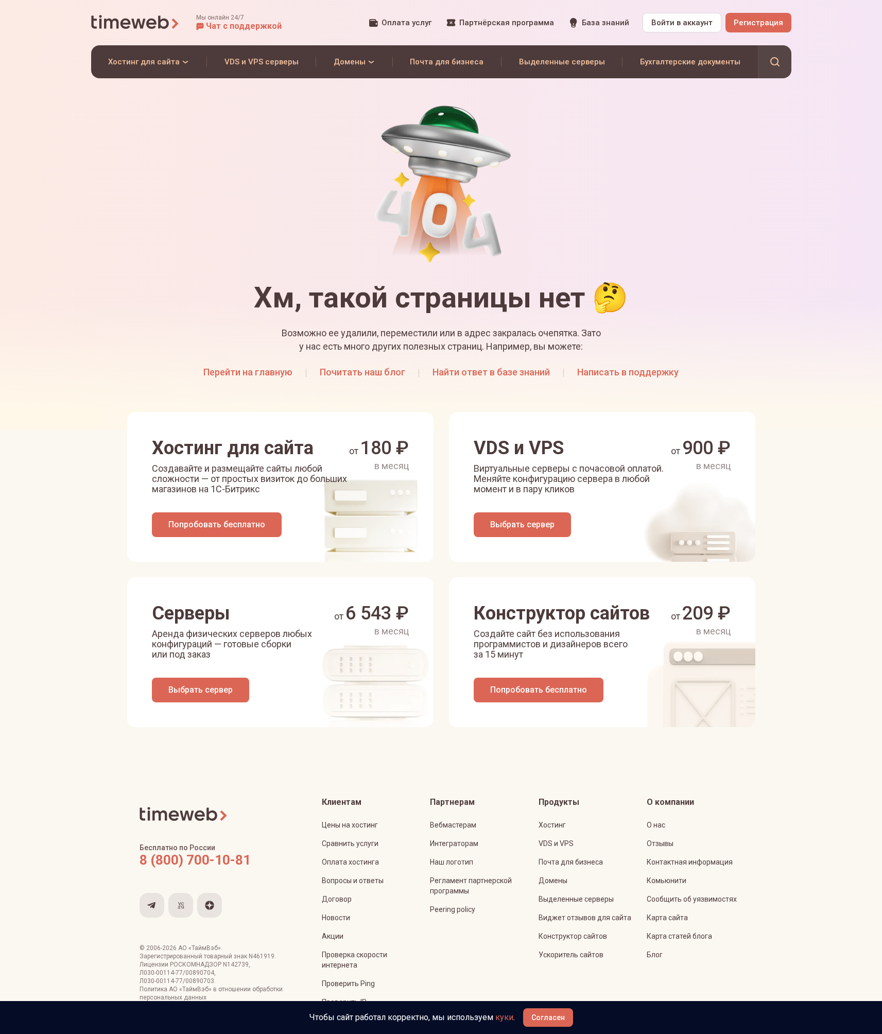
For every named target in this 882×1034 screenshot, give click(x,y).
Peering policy (452, 909)
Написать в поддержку (628, 372)
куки (504, 1017)
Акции (332, 936)
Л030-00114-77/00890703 (177, 981)
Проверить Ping (348, 983)
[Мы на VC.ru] (180, 905)
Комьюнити (666, 880)
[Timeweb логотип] (135, 22)
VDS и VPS (556, 843)
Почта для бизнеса (571, 862)
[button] (239, 22)
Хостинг (552, 825)
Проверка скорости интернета (354, 960)
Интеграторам (454, 843)
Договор (337, 899)
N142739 (236, 964)
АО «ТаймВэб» (199, 948)
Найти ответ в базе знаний (491, 372)
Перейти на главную (247, 372)
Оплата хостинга (350, 862)
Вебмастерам (453, 825)
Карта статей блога (679, 936)
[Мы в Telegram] (152, 905)
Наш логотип (451, 862)
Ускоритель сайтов (571, 955)
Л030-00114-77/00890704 (177, 972)
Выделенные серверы (576, 899)
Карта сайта (667, 918)
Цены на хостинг (350, 825)
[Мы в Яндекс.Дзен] (209, 905)
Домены (553, 880)
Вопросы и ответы (353, 880)
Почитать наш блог (362, 372)
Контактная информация (690, 862)
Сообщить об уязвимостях (692, 899)
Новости (336, 918)
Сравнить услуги (350, 843)
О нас (656, 825)
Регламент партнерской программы (471, 885)
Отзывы (660, 843)
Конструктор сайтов (573, 936)
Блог (655, 955)
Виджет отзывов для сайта (585, 918)
